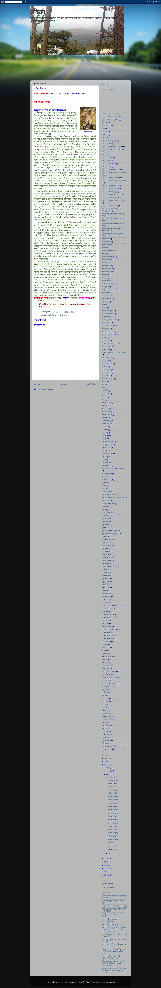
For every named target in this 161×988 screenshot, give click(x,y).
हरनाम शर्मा (105, 731)
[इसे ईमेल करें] (65, 312)
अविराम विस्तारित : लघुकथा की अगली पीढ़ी (114, 201)
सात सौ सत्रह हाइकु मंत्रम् (109, 683)
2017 (106, 765)
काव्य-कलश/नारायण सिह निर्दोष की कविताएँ (114, 906)
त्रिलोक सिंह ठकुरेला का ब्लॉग (110, 924)
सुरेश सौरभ (105, 701)
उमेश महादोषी (105, 266)
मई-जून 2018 (106, 480)
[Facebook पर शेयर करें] (71, 312)
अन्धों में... (104, 135)
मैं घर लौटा (105, 536)
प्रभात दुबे (105, 450)
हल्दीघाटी (104, 737)
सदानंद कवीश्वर (106, 665)
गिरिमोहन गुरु (105, 341)
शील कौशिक (105, 620)
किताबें (54, 315)
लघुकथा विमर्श (106, 587)
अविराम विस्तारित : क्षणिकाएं (110, 189)
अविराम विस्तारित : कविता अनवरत (112, 147)
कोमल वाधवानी (106, 323)
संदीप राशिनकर (106, 650)
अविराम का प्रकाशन (108, 155)
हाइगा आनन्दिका (106, 740)
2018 (106, 761)
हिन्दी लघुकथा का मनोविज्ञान (110, 746)
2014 (106, 865)
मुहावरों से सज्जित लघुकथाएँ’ (110, 533)
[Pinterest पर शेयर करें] (73, 312)
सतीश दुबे (104, 659)
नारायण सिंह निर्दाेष (107, 415)
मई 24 (110, 853)
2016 (106, 859)
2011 (106, 875)
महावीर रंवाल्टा (106, 500)
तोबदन (104, 388)
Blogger (105, 982)
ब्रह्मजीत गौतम (106, 466)
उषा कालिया (105, 275)
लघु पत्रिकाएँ (105, 578)
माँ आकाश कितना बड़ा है (109, 504)
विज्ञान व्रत (105, 599)
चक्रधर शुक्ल (106, 350)
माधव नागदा (105, 516)
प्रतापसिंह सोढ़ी (106, 448)
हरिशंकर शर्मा (105, 734)
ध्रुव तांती (105, 397)
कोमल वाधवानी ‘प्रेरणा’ (108, 326)
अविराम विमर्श (105, 167)
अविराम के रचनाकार (107, 164)
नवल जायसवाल (106, 412)
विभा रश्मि (104, 602)
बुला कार (104, 460)
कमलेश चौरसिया (106, 299)
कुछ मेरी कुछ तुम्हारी (107, 311)
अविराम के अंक (106, 161)
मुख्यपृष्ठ (64, 384)
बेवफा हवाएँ (105, 462)
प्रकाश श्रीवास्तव (107, 445)
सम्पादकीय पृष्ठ (106, 674)
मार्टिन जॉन (105, 522)
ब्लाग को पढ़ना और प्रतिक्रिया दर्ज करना (114, 468)
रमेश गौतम (105, 548)
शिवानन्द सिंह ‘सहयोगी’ (108, 614)
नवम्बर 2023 (106, 409)
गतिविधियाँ (105, 338)
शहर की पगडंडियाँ (107, 608)
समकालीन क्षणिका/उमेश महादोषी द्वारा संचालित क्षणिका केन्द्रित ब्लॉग (112, 957)
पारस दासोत (105, 430)
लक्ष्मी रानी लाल (106, 575)
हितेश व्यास (105, 743)
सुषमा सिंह (104, 707)
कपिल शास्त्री (106, 293)
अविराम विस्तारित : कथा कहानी (111, 170)
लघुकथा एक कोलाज (107, 581)
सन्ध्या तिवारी (105, 668)
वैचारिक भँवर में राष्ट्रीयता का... (111, 605)
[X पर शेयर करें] (69, 312)
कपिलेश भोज (105, 296)
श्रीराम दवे (105, 644)
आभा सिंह (104, 263)
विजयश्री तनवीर (106, 593)
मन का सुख (105, 488)
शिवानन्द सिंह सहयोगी (108, 617)
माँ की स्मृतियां (106, 506)
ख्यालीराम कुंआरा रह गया (109, 335)
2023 (106, 758)
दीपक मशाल (105, 391)
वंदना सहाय (105, 590)
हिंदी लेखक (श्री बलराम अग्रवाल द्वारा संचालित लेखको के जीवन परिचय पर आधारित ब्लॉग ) (113, 963)
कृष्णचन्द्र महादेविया (107, 314)
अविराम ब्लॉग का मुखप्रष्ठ (109, 141)
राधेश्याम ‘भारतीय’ (107, 560)
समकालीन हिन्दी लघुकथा (109, 671)
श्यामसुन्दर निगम (106, 626)
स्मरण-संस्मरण (106, 716)
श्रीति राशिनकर (106, 641)
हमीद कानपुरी (105, 728)
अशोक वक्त (105, 248)
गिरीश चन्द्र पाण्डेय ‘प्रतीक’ (110, 344)
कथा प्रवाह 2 (106, 287)
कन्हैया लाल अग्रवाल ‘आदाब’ (110, 290)
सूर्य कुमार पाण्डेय (106, 710)
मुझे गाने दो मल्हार (107, 527)
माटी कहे (104, 510)
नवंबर (108, 768)
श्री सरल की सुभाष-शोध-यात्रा (111, 629)
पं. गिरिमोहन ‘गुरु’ (107, 421)
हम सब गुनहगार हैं (107, 719)
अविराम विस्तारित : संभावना (110, 206)
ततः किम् (104, 382)
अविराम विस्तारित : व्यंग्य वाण (110, 178)
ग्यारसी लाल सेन (106, 347)
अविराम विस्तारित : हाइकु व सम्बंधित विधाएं (114, 181)
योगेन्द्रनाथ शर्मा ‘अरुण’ (108, 539)
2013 (106, 868)
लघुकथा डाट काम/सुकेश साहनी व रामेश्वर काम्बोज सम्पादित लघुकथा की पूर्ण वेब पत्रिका (114, 951)
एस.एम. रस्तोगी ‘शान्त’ (108, 284)
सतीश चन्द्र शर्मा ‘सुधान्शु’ (109, 656)
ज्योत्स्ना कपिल (106, 373)
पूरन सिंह (104, 439)
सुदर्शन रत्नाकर (106, 692)
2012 (106, 872)
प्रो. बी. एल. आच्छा (62, 315)
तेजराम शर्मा (105, 385)
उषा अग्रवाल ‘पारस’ (107, 272)
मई (107, 774)
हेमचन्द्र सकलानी (107, 749)
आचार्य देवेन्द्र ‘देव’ (107, 260)
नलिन (103, 406)
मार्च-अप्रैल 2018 (107, 518)
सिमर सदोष (105, 689)
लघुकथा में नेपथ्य (106, 584)
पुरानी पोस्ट (91, 384)
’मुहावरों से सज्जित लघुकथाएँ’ (110, 120)
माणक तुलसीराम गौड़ (108, 512)
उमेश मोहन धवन (106, 269)
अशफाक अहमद (106, 239)
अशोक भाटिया (106, 245)
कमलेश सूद (105, 302)
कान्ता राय (104, 305)
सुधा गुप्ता (104, 695)
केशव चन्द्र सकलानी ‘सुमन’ (110, 320)
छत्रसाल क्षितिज (106, 358)
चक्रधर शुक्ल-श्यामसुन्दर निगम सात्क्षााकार (114, 353)
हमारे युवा (104, 722)
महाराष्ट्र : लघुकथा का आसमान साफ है (113, 498)
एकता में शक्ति (106, 281)
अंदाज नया (105, 123)
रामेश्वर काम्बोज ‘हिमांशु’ (108, 572)
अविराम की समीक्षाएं (107, 158)
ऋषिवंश (104, 278)
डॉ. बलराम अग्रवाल (107, 379)
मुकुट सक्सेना (105, 524)
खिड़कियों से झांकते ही (108, 332)
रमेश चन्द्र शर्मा (106, 551)
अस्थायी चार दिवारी (45, 315)
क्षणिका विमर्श (105, 329)
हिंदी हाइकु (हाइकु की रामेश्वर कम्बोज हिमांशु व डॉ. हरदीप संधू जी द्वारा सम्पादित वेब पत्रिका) (114, 970)
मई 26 (110, 777)
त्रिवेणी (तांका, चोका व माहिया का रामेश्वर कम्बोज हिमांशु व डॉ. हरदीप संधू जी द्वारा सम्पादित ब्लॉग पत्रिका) (114, 929)
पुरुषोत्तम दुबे (105, 433)
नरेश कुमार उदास (107, 403)
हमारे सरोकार (105, 725)
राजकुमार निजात (106, 554)
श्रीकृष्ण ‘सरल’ (106, 632)
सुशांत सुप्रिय (105, 704)
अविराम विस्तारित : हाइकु (109, 192)
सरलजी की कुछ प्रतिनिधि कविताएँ (112, 677)
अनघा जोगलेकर (106, 126)
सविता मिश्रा (105, 680)
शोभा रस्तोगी (105, 623)
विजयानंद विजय (106, 596)
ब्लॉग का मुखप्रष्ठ (107, 474)
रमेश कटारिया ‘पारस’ (108, 545)
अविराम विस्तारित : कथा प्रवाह (111, 186)
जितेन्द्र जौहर (106, 361)
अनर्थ (103, 129)
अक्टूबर (108, 771)
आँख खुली (105, 254)
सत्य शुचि (104, 662)
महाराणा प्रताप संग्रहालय (109, 494)
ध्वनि (103, 400)
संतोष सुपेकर (105, 647)
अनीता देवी (105, 132)
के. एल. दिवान (106, 317)
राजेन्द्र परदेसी (106, 557)
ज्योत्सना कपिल (106, 370)
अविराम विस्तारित (107, 144)
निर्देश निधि (105, 418)
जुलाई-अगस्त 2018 (108, 364)
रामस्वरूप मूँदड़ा (106, 569)
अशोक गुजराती (106, 242)
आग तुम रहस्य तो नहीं (108, 257)
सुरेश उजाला (105, 698)
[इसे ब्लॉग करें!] (67, 312)
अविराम (37, 12)
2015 (106, 862)
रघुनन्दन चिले (105, 542)
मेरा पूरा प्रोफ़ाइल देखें (108, 887)
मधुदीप (103, 486)
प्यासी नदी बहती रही (107, 442)
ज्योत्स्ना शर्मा (105, 376)
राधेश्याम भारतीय (106, 563)
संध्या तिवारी (105, 653)
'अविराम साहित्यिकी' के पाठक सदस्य (112, 117)
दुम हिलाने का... (106, 394)
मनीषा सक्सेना (106, 492)
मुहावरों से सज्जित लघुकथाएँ (110, 530)
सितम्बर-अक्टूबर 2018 (108, 686)
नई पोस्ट (37, 384)
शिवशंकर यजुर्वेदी (106, 611)
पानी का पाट (105, 427)
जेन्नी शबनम (105, 367)
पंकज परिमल (105, 424)
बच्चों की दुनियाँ (106, 456)
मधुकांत (104, 482)
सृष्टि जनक (105, 713)
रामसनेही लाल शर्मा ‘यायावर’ (110, 566)
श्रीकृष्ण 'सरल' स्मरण (108, 635)
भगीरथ (104, 476)
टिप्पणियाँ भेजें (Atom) (47, 390)
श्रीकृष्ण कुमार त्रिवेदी (108, 638)
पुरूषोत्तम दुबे (105, 436)
